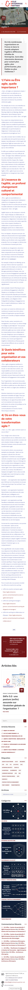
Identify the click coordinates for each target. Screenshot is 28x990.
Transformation (15, 785)
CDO (3, 764)
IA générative (13, 770)
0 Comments (22, 32)
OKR (19, 773)
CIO (10, 764)
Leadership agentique (7, 773)
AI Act (16, 761)
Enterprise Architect (7, 767)
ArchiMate (22, 761)
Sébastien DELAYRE (10, 32)
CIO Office (15, 764)
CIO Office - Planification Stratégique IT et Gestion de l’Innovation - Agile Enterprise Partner (13, 950)
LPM (16, 773)
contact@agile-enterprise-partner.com (14, 982)
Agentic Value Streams (7, 761)
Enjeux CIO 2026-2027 (9, 730)
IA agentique (5, 770)
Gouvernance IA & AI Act (8, 860)
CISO (21, 764)
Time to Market (5, 785)
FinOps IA (16, 767)
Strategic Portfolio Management (10, 782)
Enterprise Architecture (8, 840)
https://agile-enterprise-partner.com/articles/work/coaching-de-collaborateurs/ (14, 618)
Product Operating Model (10, 693)
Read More (6, 711)
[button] (26, 3)
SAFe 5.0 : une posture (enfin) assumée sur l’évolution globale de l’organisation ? (14, 702)
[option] (14, 693)
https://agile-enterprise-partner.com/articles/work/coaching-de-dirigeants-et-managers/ (14, 606)
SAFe (14, 629)
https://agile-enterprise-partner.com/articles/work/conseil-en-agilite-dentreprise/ (13, 595)
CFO (7, 764)
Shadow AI (4, 779)
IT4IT (20, 770)
